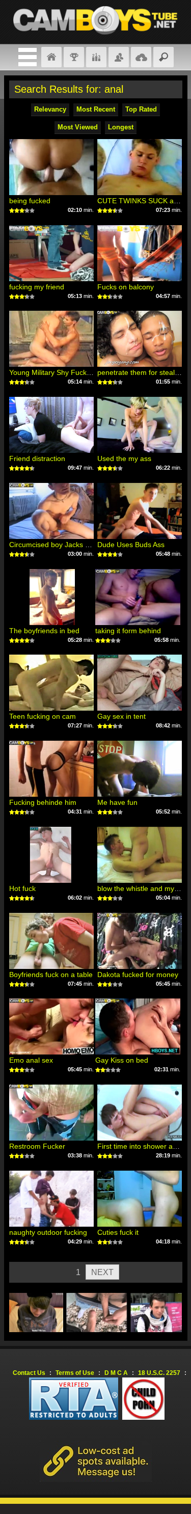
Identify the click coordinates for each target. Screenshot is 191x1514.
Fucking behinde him (42, 802)
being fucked (29, 201)
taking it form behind (128, 631)
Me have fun (117, 802)
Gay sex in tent (121, 716)
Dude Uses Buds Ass (131, 544)
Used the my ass (124, 458)
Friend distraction (37, 458)
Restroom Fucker (37, 1146)
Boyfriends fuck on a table (51, 974)
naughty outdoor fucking (48, 1232)
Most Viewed (78, 127)
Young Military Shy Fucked (52, 372)
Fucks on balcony (125, 287)
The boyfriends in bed (44, 631)
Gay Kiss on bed (121, 1060)
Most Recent (95, 109)
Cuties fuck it (118, 1232)
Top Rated (141, 109)
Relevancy (50, 109)
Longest (120, 127)
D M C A (116, 1372)
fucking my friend (36, 287)
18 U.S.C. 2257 (159, 1372)
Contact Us (29, 1372)
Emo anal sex (31, 1060)
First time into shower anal (139, 1146)
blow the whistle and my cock (144, 888)
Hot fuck (22, 888)
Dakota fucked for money (137, 974)
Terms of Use (75, 1372)
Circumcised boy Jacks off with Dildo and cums (84, 544)
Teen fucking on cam (42, 716)
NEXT (102, 1272)
